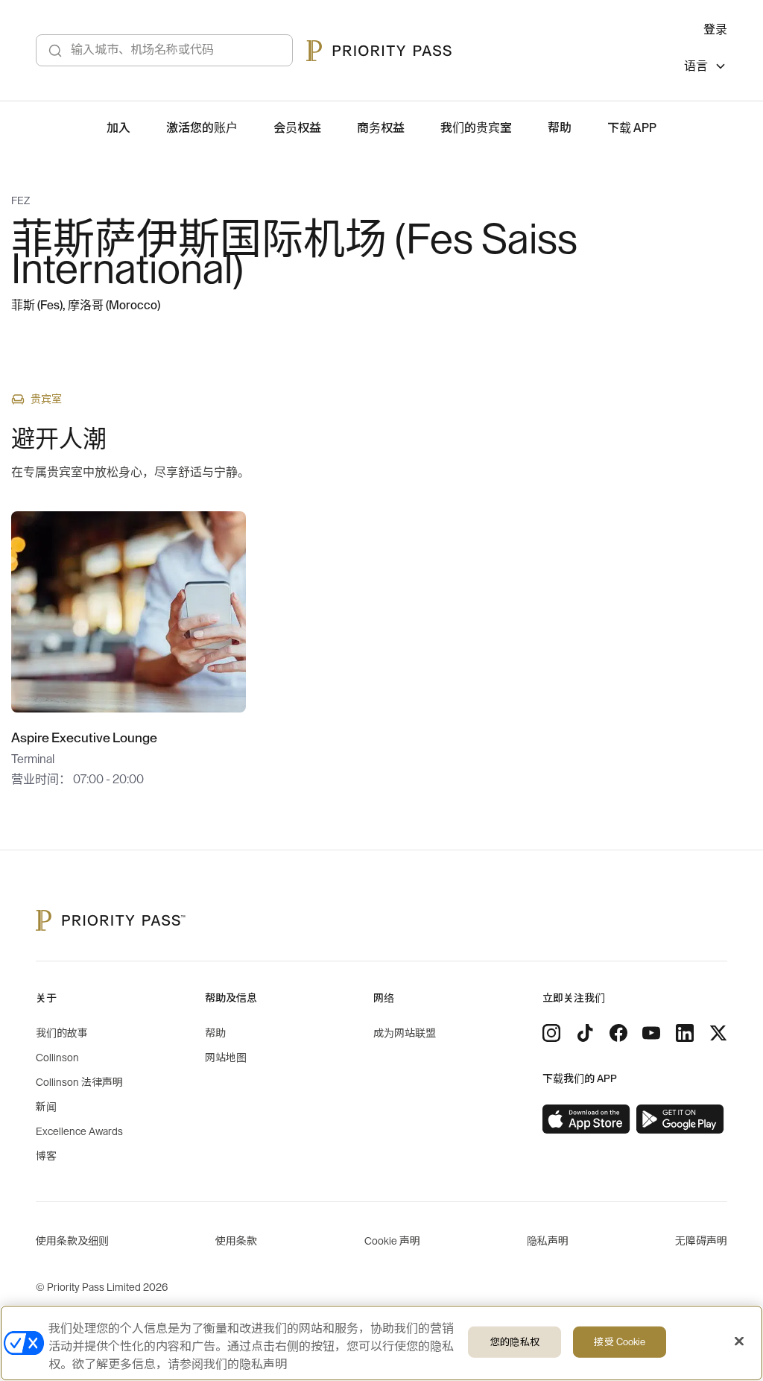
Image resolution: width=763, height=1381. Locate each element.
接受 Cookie (619, 1342)
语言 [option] (696, 66)
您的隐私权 (514, 1342)
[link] (586, 1119)
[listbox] (705, 68)
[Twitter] (718, 1033)
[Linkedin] (685, 1033)
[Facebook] (618, 1033)
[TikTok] (585, 1033)
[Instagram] (551, 1033)
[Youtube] (651, 1033)
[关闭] (739, 1341)
